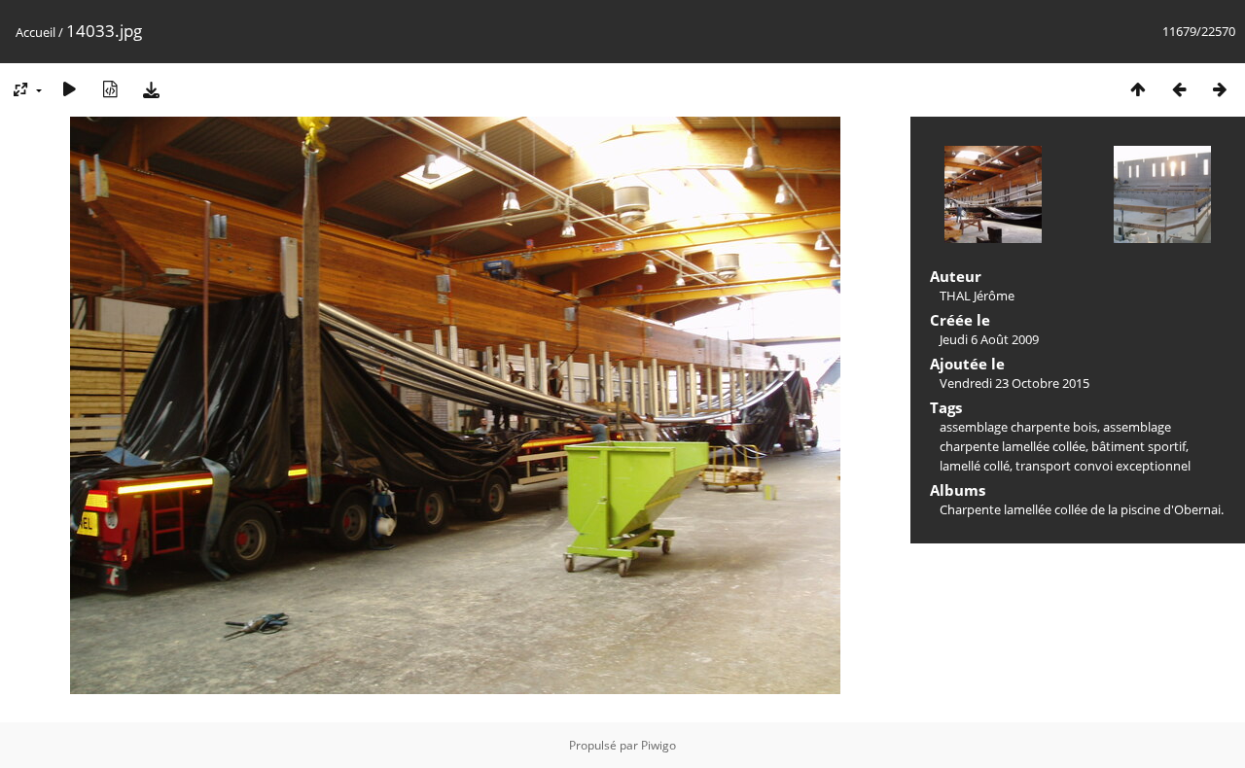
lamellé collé (975, 465)
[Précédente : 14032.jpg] (1178, 89)
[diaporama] (69, 89)
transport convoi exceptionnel (1103, 465)
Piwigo (658, 745)
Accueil (35, 32)
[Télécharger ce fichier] (150, 89)
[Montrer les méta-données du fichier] (109, 89)
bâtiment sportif (1138, 446)
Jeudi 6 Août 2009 (989, 339)
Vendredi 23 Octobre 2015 (1014, 383)
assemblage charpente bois (1018, 427)
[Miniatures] (1138, 89)
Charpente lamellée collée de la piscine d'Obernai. (1082, 509)
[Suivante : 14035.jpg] (1219, 89)
